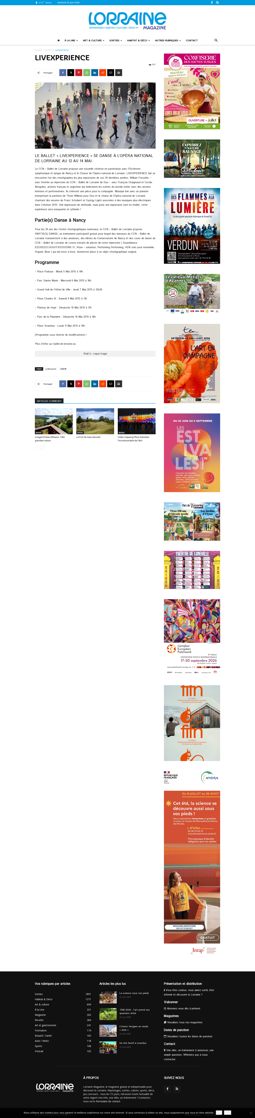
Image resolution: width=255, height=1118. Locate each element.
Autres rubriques (166, 40)
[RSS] (217, 2)
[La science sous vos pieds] (108, 997)
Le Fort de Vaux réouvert (88, 437)
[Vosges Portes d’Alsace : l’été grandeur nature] (54, 421)
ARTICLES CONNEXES (49, 401)
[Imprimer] (118, 72)
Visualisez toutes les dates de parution (189, 1036)
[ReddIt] (102, 72)
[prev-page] (37, 447)
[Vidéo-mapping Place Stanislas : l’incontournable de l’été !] (137, 421)
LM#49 (63, 369)
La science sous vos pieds (134, 993)
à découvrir (50, 369)
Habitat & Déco (137, 40)
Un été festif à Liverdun (133, 1043)
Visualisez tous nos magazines (184, 1022)
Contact (192, 40)
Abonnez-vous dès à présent (183, 1008)
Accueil (38, 50)
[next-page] (42, 447)
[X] (70, 72)
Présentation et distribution (183, 984)
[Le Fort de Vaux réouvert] (95, 421)
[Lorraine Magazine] (127, 20)
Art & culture (92, 40)
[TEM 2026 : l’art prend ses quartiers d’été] (108, 1014)
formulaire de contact (108, 1101)
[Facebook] (211, 2)
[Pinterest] (78, 72)
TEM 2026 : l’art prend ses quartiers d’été (135, 1011)
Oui (219, 1112)
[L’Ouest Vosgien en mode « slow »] (108, 1031)
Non (227, 1112)
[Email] (110, 72)
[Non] (250, 1113)
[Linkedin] (94, 72)
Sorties (114, 40)
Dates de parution (176, 1030)
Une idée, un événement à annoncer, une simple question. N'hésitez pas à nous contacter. (189, 1055)
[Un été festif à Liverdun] (108, 1047)
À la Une (70, 40)
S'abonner (171, 1002)
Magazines (171, 1016)
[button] (216, 40)
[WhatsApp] (86, 72)
